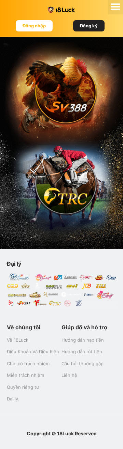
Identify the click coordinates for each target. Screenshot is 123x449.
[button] (34, 25)
